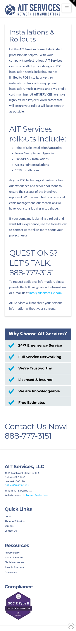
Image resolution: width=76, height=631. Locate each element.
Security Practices (14, 567)
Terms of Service (14, 557)
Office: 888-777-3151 (17, 485)
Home (8, 516)
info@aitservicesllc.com (45, 293)
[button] (66, 8)
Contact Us (11, 531)
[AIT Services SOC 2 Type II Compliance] (38, 605)
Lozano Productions (37, 495)
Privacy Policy (12, 553)
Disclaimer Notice (14, 562)
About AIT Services (15, 521)
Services (9, 526)
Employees (11, 572)
